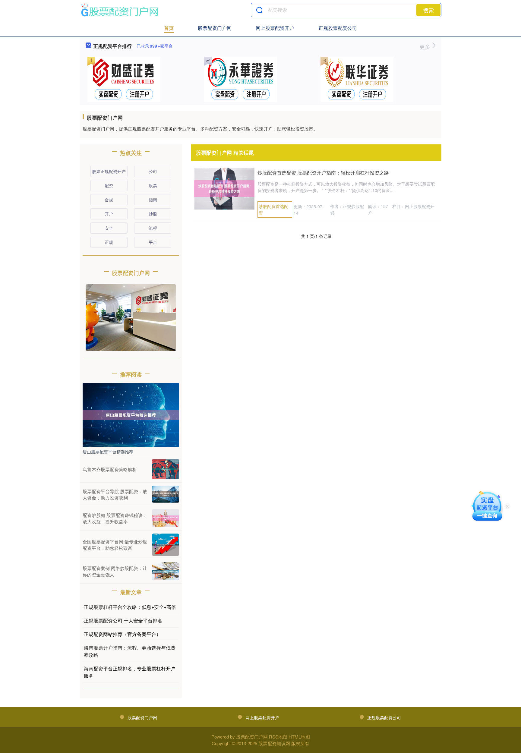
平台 (153, 242)
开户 (109, 214)
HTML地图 (299, 736)
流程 (153, 228)
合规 (109, 200)
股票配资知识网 (274, 743)
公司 (153, 171)
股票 (153, 185)
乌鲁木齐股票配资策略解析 (110, 469)
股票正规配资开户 (109, 171)
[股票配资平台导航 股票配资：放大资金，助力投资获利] (165, 494)
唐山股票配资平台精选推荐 (108, 452)
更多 (425, 46)
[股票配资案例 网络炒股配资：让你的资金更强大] (165, 571)
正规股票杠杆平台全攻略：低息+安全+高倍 (130, 606)
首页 (169, 27)
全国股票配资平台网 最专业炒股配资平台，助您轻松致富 (115, 544)
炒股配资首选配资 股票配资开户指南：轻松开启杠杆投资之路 (323, 172)
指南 (153, 200)
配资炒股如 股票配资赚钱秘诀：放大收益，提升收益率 (115, 518)
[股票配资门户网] (119, 9)
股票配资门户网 (215, 27)
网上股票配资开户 (275, 27)
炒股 (153, 214)
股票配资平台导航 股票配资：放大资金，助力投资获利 (115, 494)
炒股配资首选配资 (273, 209)
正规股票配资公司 (337, 27)
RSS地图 (278, 736)
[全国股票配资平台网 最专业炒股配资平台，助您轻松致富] (165, 545)
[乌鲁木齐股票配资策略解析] (165, 469)
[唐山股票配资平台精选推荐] (131, 414)
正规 (109, 242)
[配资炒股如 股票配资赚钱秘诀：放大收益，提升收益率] (165, 518)
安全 (109, 228)
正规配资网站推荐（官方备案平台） (122, 634)
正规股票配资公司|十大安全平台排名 (123, 620)
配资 (109, 185)
